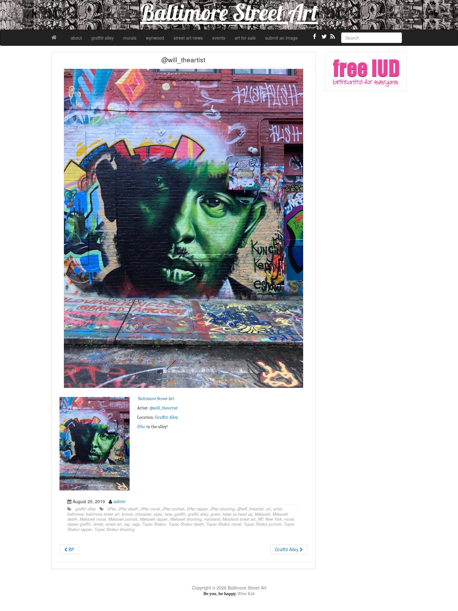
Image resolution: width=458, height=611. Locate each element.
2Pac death (128, 509)
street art (114, 524)
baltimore (75, 514)
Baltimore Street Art (156, 398)
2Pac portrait (173, 509)
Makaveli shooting (186, 519)
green (216, 514)
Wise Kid (246, 593)
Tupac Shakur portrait (262, 524)
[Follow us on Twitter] (323, 39)
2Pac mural (150, 509)
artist (277, 509)
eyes (158, 514)
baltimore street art (102, 514)
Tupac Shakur (154, 524)
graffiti (179, 514)
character (143, 514)
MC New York (270, 519)
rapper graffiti (79, 524)
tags (136, 524)
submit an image (281, 38)
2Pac (141, 426)
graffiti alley (102, 38)
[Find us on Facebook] (314, 39)
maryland (212, 519)
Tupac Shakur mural (223, 524)
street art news (188, 38)
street (98, 524)
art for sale (245, 38)
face (168, 514)
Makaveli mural (93, 519)
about (76, 38)
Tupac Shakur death (186, 524)
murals (129, 38)
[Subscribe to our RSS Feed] (332, 39)
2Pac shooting (222, 509)
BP (70, 549)
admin (119, 501)
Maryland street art (238, 519)
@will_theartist (164, 408)
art (268, 509)
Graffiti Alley (166, 417)
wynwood (155, 38)
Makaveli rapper (154, 519)
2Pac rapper (197, 509)
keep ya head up (237, 514)
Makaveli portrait (122, 519)
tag (127, 524)
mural (289, 519)
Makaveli (262, 514)
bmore (127, 514)
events (218, 38)
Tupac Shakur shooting (114, 529)
